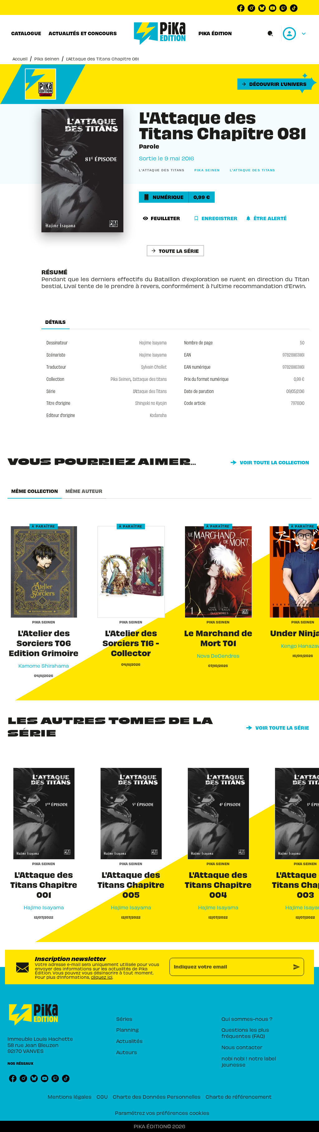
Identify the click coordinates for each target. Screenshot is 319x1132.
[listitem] (241, 8)
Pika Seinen (46, 58)
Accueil (19, 58)
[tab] (26, 33)
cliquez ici (101, 977)
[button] (274, 84)
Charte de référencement (239, 1096)
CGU (102, 1096)
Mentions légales (70, 1096)
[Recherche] (270, 33)
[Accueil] (160, 33)
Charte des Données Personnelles (157, 1096)
